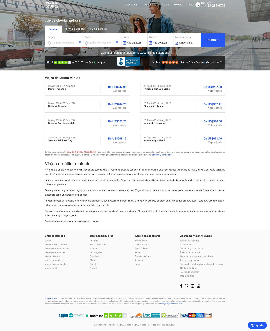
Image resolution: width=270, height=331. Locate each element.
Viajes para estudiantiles (57, 248)
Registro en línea (188, 267)
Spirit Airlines (141, 248)
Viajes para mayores (55, 252)
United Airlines (142, 244)
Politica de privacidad (190, 252)
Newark (94, 267)
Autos (190, 4)
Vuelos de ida (51, 267)
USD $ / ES (131, 4)
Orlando (94, 240)
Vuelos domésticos (54, 260)
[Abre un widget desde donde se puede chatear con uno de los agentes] (257, 325)
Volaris (138, 252)
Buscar (213, 40)
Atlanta (93, 248)
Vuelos (165, 4)
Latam (138, 264)
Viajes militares (52, 256)
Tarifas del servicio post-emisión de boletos (201, 264)
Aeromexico (141, 240)
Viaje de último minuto (56, 244)
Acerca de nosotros (189, 240)
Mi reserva (150, 4)
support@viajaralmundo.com (170, 303)
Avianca (139, 260)
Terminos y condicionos (191, 248)
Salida (126, 37)
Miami (93, 260)
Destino (88, 37)
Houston (94, 264)
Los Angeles (96, 252)
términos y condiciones (162, 154)
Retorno (153, 37)
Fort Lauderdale (98, 244)
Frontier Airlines (143, 256)
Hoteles (177, 4)
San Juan (94, 256)
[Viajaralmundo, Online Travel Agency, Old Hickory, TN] (63, 316)
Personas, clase (183, 37)
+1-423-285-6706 (213, 5)
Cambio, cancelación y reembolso (197, 256)
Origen (51, 37)
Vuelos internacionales (56, 264)
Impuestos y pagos (189, 260)
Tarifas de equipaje (189, 271)
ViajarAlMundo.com (53, 298)
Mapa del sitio (187, 275)
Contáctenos (186, 244)
